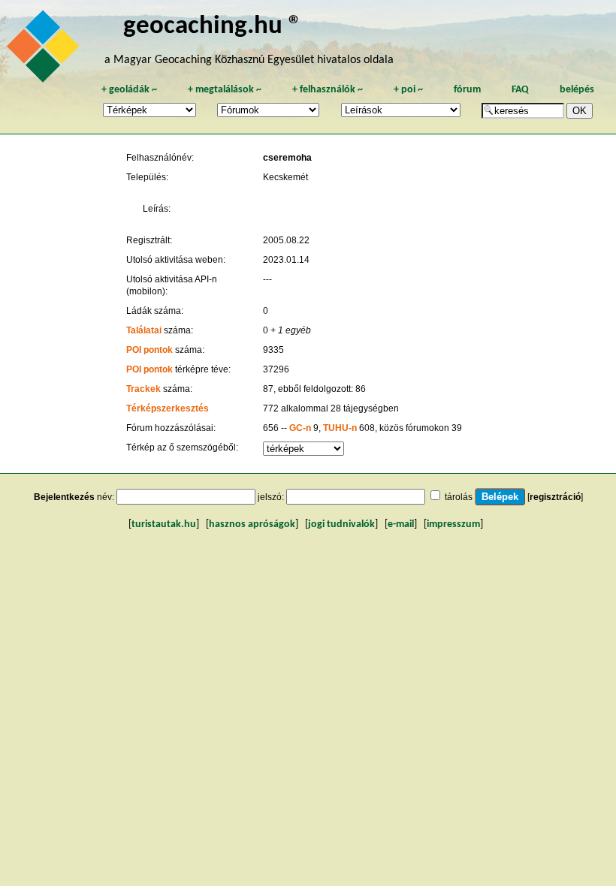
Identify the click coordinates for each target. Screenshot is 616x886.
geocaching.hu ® (212, 27)
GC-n (300, 428)
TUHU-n (340, 428)
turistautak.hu (163, 524)
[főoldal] (45, 50)
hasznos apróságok (252, 524)
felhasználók (327, 90)
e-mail (401, 524)
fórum (467, 90)
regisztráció (555, 497)
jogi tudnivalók (341, 524)
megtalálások (224, 90)
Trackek (143, 389)
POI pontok (149, 350)
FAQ (520, 90)
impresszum (453, 524)
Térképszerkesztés (167, 408)
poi (408, 90)
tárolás (459, 497)
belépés (577, 90)
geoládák (129, 90)
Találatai (144, 330)
